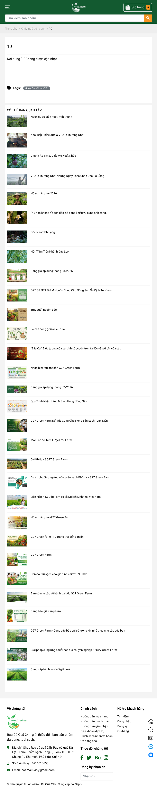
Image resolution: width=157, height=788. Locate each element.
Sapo (78, 784)
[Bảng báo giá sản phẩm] (17, 616)
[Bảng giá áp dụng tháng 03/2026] (17, 275)
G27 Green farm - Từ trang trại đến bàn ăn (57, 536)
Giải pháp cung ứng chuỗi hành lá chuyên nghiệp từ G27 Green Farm (74, 650)
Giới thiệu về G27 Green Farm (49, 459)
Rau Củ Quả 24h (45, 784)
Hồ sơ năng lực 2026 (44, 193)
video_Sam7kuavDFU (36, 88)
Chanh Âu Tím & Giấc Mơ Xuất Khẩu (53, 155)
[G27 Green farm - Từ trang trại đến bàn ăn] (17, 540)
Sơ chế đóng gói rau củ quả (48, 329)
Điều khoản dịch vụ (92, 731)
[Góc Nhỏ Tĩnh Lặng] (17, 237)
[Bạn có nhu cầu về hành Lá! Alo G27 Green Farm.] (17, 597)
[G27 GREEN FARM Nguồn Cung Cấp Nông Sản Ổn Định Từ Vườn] (17, 295)
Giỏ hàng (123, 731)
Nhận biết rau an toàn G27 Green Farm (55, 367)
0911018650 (40, 763)
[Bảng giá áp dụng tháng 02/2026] (17, 389)
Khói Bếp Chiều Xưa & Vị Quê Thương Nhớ (57, 134)
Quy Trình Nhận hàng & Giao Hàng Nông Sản (59, 401)
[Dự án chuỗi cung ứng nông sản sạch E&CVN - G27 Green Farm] (17, 482)
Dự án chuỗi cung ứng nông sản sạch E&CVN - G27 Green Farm (70, 477)
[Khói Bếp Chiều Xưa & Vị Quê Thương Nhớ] (17, 140)
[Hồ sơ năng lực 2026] (17, 198)
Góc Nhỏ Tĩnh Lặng (43, 232)
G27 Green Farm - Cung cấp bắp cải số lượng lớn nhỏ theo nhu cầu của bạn (78, 630)
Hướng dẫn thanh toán (95, 721)
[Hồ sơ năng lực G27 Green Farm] (17, 522)
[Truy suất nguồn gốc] (17, 314)
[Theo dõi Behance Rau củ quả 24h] (98, 758)
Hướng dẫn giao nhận (94, 726)
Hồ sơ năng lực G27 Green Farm (51, 517)
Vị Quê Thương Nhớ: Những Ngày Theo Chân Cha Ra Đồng (67, 175)
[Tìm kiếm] (151, 729)
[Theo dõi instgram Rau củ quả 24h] (106, 758)
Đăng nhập (124, 721)
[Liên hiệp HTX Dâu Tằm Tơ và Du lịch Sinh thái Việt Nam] (17, 502)
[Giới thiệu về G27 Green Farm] (17, 463)
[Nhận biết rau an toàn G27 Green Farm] (17, 372)
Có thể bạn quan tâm (24, 110)
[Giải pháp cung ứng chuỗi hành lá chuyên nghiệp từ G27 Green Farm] (17, 654)
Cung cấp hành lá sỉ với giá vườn (51, 669)
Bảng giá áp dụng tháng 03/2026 (52, 271)
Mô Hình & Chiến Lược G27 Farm (51, 440)
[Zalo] (151, 746)
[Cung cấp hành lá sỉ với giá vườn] (17, 674)
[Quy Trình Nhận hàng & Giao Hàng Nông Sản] (17, 406)
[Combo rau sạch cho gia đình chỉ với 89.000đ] (17, 578)
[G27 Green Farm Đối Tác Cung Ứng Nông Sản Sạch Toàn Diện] (17, 425)
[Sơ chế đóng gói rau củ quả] (17, 333)
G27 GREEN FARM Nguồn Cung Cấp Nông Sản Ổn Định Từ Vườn (71, 290)
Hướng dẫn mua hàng (94, 716)
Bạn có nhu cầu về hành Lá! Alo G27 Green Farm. (62, 593)
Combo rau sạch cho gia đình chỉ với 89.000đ (59, 574)
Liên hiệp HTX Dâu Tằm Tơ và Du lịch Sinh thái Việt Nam (66, 496)
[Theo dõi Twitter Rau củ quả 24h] (89, 758)
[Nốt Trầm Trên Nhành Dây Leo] (17, 256)
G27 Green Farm (41, 554)
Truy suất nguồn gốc (44, 309)
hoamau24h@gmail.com (38, 770)
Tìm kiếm (123, 716)
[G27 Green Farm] (17, 559)
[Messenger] (151, 754)
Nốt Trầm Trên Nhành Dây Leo (50, 251)
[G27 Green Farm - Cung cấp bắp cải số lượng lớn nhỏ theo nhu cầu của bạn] (17, 635)
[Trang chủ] (151, 721)
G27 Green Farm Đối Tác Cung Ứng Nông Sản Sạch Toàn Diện (69, 420)
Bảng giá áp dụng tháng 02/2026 (52, 387)
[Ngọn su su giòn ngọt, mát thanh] (17, 120)
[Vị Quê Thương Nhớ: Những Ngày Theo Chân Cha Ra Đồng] (17, 179)
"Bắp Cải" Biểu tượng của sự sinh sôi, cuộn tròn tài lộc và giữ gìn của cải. (76, 348)
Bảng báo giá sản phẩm (46, 611)
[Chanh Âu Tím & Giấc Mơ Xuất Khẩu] (17, 161)
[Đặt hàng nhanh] (151, 738)
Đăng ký (122, 726)
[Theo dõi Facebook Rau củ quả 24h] (82, 758)
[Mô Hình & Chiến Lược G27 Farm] (17, 444)
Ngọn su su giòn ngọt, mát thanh (51, 116)
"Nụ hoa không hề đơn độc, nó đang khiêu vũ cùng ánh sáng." (69, 212)
